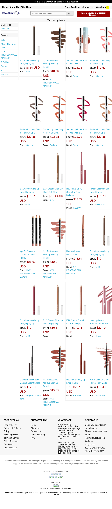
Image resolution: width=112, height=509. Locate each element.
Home (5, 7)
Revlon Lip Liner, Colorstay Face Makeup (74, 192)
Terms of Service (11, 437)
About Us (14, 7)
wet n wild (5, 74)
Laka (3, 39)
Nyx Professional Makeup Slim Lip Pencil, (50, 63)
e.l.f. (3, 70)
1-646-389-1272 (99, 431)
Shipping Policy (11, 434)
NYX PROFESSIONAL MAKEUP (9, 54)
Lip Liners (5, 28)
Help (28, 7)
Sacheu (4, 66)
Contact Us (87, 7)
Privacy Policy (10, 424)
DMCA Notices (10, 447)
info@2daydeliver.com (95, 437)
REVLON (5, 62)
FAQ (22, 7)
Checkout (101, 7)
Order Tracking (72, 7)
